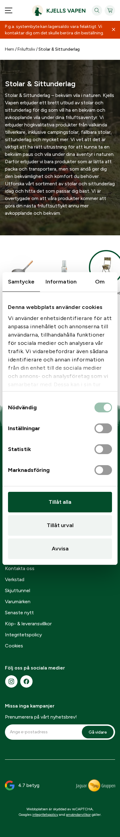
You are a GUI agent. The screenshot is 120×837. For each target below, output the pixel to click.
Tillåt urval (60, 525)
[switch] (103, 429)
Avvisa (60, 548)
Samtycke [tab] (21, 281)
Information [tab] (61, 281)
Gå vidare (98, 732)
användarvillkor (78, 814)
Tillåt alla (60, 502)
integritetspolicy (45, 814)
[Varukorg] (110, 10)
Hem (9, 49)
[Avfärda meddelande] (114, 29)
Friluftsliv (26, 49)
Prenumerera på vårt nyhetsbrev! (41, 717)
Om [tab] (100, 281)
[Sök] (97, 10)
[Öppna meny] (8, 10)
